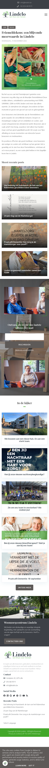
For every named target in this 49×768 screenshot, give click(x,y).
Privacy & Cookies (15, 734)
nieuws (11, 27)
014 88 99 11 (10, 682)
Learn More (20, 766)
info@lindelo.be (12, 685)
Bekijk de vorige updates (24, 350)
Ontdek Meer (24, 587)
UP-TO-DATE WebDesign (31, 734)
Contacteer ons (14, 641)
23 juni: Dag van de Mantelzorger (15, 711)
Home (4, 27)
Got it (31, 766)
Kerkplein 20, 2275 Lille (14, 678)
